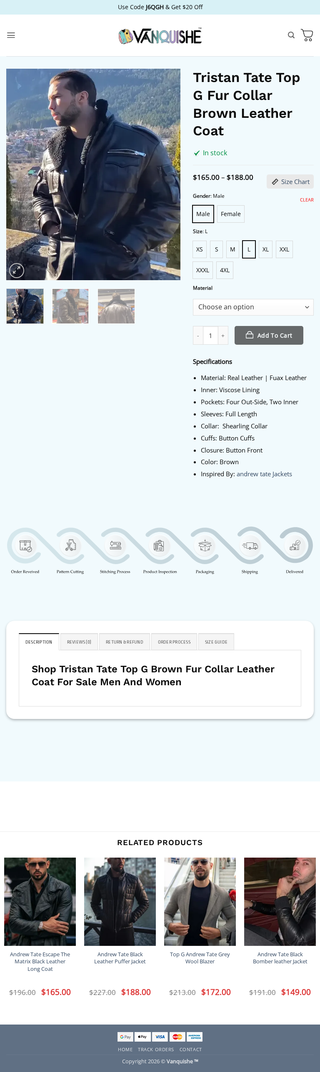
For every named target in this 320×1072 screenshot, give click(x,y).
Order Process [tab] (174, 642)
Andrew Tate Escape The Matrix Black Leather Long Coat (40, 962)
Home (125, 1049)
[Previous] (20, 174)
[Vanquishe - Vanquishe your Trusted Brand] (160, 36)
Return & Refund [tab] (124, 642)
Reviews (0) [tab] (79, 642)
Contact (191, 1049)
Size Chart (295, 181)
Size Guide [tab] (216, 642)
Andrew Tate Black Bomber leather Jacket (280, 958)
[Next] (166, 174)
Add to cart (275, 335)
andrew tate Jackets (264, 474)
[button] (11, 35)
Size (197, 231)
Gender (201, 196)
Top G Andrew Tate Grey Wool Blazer (200, 958)
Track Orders (156, 1049)
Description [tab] (38, 642)
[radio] (203, 214)
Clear (307, 200)
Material (202, 288)
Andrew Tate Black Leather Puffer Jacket (120, 958)
